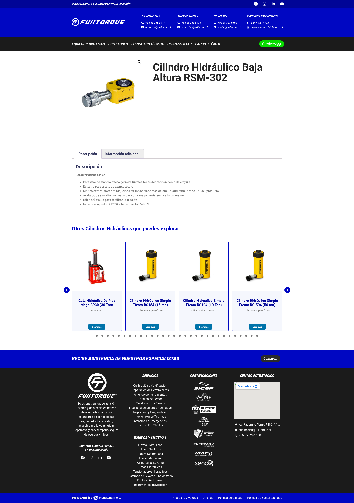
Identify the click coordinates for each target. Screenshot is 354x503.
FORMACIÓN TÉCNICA (147, 44)
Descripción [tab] (87, 154)
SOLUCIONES (118, 44)
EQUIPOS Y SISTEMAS (88, 44)
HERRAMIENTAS (179, 44)
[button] (139, 62)
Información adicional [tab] (122, 154)
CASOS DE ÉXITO (207, 44)
